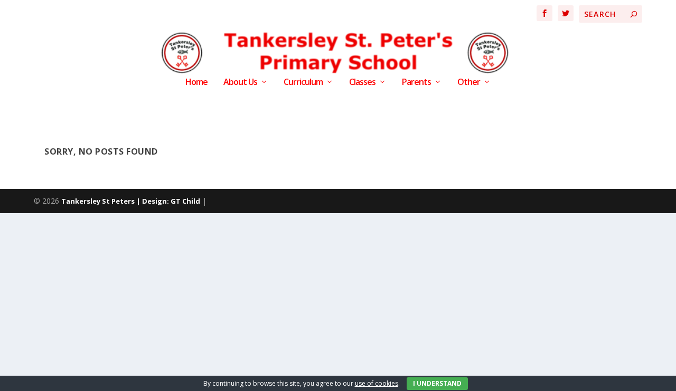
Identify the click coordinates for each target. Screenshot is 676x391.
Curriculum (303, 83)
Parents (416, 83)
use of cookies (376, 383)
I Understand (437, 383)
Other (468, 83)
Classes (362, 83)
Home (196, 83)
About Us (240, 83)
